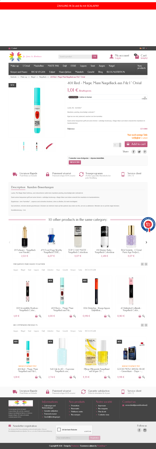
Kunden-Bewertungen (40, 187)
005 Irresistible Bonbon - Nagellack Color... (27, 309)
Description (18, 187)
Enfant (52, 72)
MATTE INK (53, 66)
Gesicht (91, 72)
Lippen (83, 66)
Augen (102, 66)
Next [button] (146, 264)
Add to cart (138, 144)
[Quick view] (40, 316)
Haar (58, 270)
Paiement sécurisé (50, 414)
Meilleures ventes (77, 412)
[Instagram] (145, 430)
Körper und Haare (18, 72)
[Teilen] (133, 152)
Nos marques (75, 415)
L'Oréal (26, 66)
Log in (118, 58)
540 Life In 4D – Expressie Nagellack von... (62, 370)
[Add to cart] (36, 316)
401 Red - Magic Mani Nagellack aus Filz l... (28, 370)
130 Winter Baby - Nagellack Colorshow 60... (104, 252)
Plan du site (102, 412)
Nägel (111, 66)
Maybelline (39, 66)
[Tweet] (139, 152)
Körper (73, 270)
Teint (93, 66)
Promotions (75, 406)
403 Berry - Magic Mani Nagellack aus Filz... (62, 309)
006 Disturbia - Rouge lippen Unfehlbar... (96, 309)
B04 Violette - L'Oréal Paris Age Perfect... (131, 251)
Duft (65, 66)
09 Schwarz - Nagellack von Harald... (24, 251)
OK (94, 57)
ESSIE (73, 66)
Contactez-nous (103, 415)
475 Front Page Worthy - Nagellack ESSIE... (51, 251)
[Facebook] (139, 430)
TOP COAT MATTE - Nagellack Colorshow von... (78, 252)
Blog (100, 72)
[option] (27, 297)
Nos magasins (103, 409)
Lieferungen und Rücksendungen (49, 407)
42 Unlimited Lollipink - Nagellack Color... (131, 309)
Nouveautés (75, 409)
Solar (80, 270)
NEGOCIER (74, 162)
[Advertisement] (78, 28)
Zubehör (50, 270)
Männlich (79, 72)
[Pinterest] (145, 152)
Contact (14, 48)
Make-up (14, 66)
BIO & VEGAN (38, 72)
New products (142, 67)
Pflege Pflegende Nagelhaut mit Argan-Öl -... (96, 370)
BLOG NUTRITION (116, 72)
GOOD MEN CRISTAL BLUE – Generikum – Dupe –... (131, 370)
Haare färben (65, 72)
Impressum (102, 406)
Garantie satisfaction (51, 411)
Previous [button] (142, 264)
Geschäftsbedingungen (52, 417)
